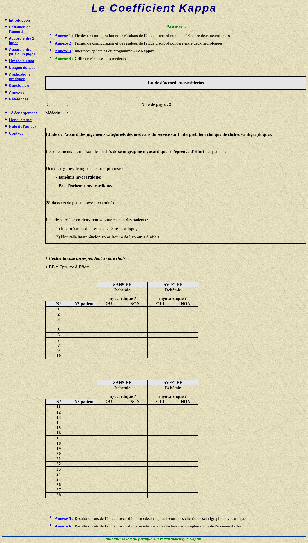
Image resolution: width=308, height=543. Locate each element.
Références (19, 99)
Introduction (19, 20)
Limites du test (21, 61)
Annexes (16, 92)
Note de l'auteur (22, 127)
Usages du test (22, 68)
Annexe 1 (63, 35)
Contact (16, 133)
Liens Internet (20, 120)
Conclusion (19, 86)
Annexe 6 (63, 526)
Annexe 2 (63, 43)
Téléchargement (23, 113)
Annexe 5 (63, 518)
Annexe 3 (63, 51)
